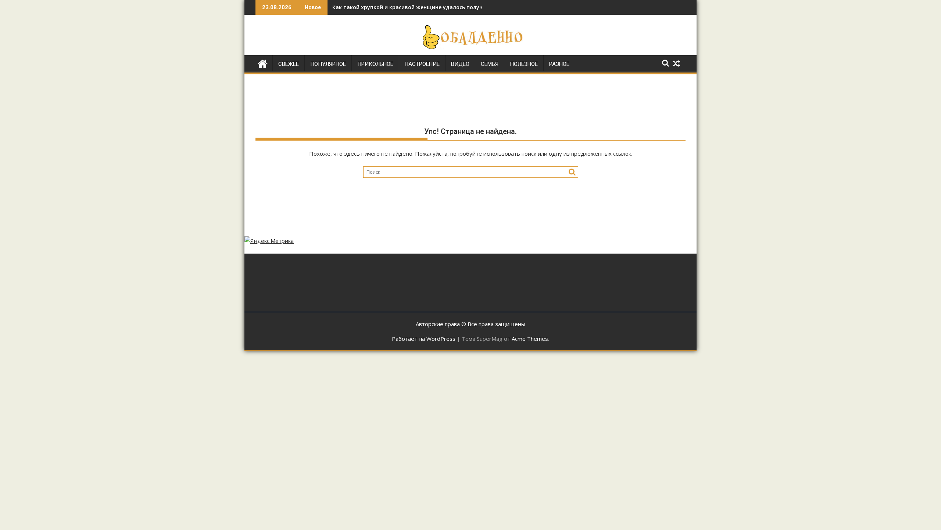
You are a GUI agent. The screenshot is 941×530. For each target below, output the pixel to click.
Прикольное (375, 64)
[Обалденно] (262, 62)
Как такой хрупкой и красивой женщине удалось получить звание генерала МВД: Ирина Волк (459, 7)
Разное (559, 64)
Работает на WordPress (423, 338)
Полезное (524, 64)
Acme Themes (530, 338)
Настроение (422, 64)
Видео (460, 64)
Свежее (288, 64)
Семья (489, 64)
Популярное (328, 64)
